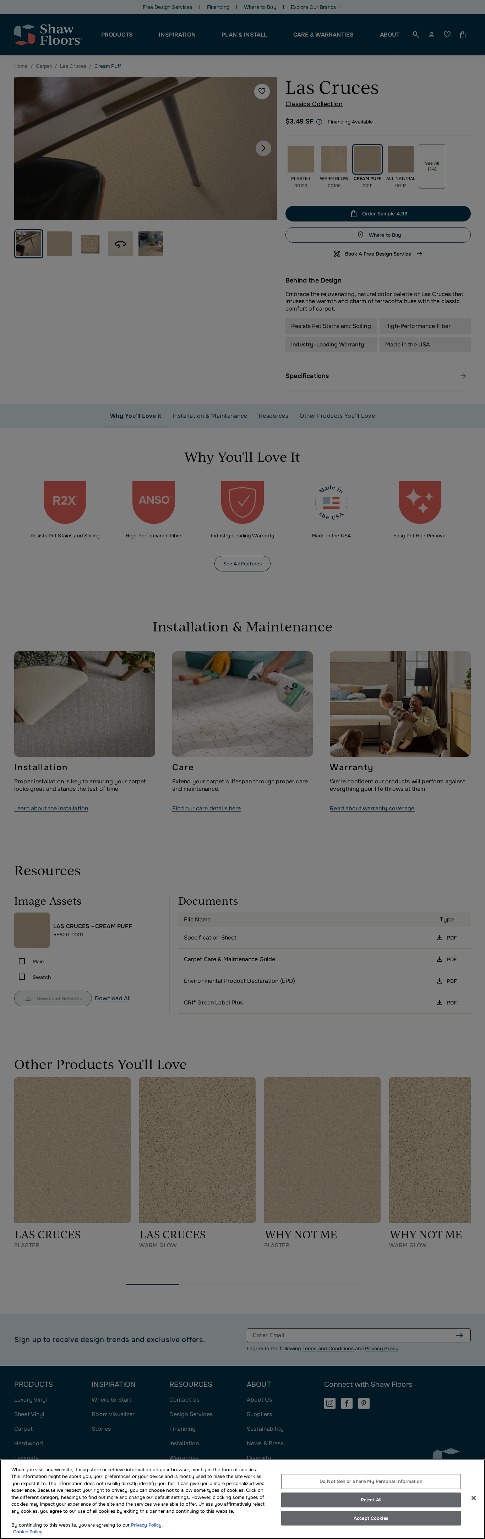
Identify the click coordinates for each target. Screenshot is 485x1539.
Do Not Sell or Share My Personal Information (371, 1482)
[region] (242, 1499)
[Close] (473, 1498)
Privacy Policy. (147, 1525)
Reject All (371, 1500)
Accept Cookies (371, 1518)
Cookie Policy (28, 1532)
